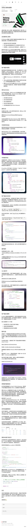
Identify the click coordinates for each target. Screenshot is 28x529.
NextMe (8, 523)
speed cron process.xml (7, 361)
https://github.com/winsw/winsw (9, 344)
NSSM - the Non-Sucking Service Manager (11, 347)
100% (25, 526)
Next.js (5, 523)
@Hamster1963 (10, 525)
